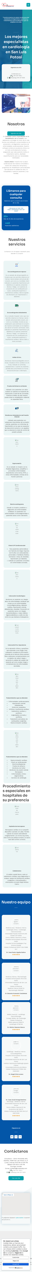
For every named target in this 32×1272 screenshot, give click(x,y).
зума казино (19, 1217)
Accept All (16, 1264)
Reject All (16, 1261)
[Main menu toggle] (28, 5)
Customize (15, 1257)
